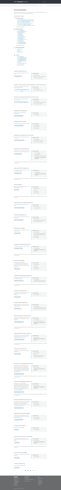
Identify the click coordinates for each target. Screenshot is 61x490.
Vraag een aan (21, 30)
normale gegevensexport (17, 371)
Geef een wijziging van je (25, 25)
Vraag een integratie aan (22, 31)
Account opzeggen (17, 457)
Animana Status (40, 480)
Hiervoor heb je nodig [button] (35, 73)
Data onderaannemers (19, 52)
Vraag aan (21, 43)
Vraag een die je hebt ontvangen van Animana (25, 19)
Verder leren (39, 483)
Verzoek (21, 42)
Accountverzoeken (40, 482)
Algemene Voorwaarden (17, 478)
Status (44, 1)
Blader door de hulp (40, 481)
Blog (38, 479)
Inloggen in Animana (40, 478)
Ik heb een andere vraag (20, 65)
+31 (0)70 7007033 (26, 478)
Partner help (39, 484)
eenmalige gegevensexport (20, 389)
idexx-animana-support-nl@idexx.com (28, 479)
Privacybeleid (15, 479)
